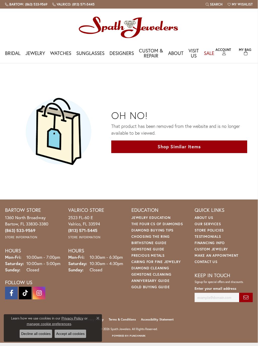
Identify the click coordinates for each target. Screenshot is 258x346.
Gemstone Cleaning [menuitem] (151, 274)
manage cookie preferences (49, 324)
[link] (26, 4)
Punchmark (137, 335)
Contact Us (206, 261)
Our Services (208, 223)
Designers (121, 53)
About (175, 53)
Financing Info (210, 242)
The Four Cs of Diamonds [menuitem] (157, 223)
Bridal (12, 53)
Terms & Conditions (122, 319)
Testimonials (208, 236)
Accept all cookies (70, 334)
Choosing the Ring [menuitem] (150, 236)
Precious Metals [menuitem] (148, 255)
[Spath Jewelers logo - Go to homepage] (129, 27)
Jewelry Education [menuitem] (151, 217)
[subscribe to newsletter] (246, 297)
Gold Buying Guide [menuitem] (150, 286)
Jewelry (35, 53)
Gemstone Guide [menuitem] (147, 249)
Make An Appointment (216, 255)
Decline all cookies (36, 334)
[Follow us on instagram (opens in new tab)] (39, 293)
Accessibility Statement (157, 319)
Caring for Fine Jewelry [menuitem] (156, 261)
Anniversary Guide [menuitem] (150, 280)
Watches (60, 53)
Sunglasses (90, 53)
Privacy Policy (72, 318)
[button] (214, 4)
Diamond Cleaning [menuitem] (150, 268)
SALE (209, 53)
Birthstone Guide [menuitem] (149, 242)
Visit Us (194, 53)
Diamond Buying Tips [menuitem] (152, 230)
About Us (204, 217)
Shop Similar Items (179, 146)
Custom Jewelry (211, 249)
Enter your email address (215, 288)
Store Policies (209, 230)
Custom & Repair (151, 53)
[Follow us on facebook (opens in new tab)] (11, 293)
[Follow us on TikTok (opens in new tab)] (25, 293)
